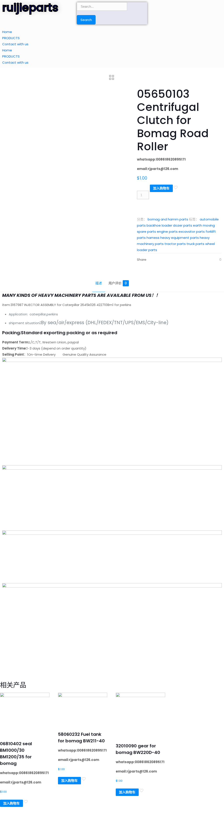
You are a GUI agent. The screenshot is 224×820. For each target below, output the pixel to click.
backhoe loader (159, 225)
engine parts (167, 231)
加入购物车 (161, 188)
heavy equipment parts (179, 237)
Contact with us (15, 44)
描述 (98, 283)
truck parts (195, 243)
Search (86, 19)
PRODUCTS (11, 38)
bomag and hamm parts (168, 219)
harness (153, 237)
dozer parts (182, 225)
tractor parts (175, 243)
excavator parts (191, 231)
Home (7, 32)
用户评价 (117, 283)
